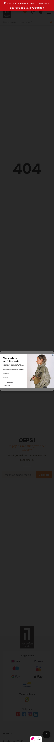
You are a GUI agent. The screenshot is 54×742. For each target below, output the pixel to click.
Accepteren (27, 377)
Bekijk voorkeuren (27, 385)
